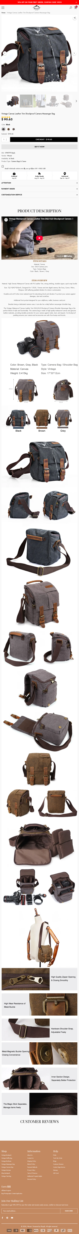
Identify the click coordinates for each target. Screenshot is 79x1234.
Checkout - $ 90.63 (44, 139)
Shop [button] (4, 1151)
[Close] (76, 2)
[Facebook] (2, 1217)
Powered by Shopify (39, 1226)
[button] (70, 7)
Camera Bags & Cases (18, 161)
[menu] (2, 7)
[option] (39, 53)
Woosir (9, 156)
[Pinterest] (7, 1217)
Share (75, 18)
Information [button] (33, 1151)
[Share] (75, 18)
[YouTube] (12, 1217)
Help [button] (55, 1151)
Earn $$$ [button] (6, 1186)
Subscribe (69, 1211)
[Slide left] (5, 53)
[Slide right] (74, 53)
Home (3, 13)
